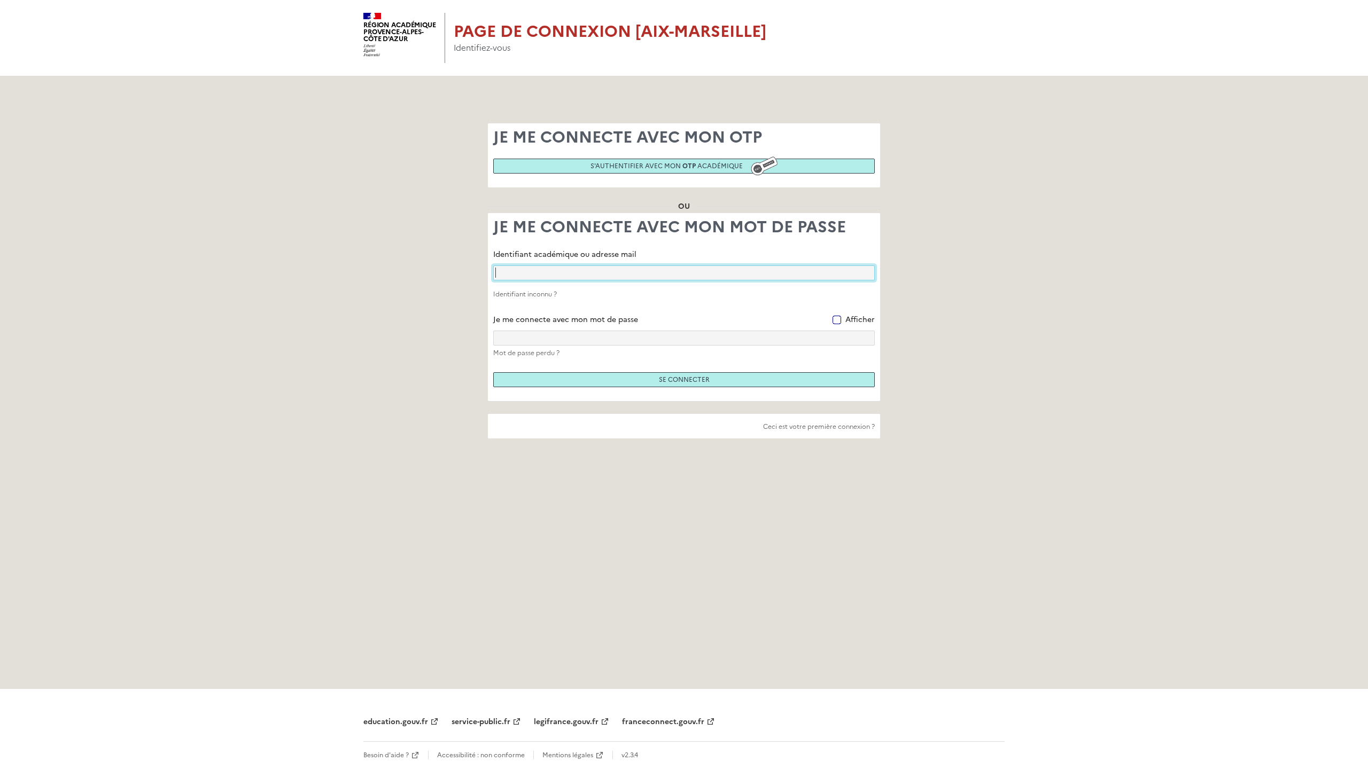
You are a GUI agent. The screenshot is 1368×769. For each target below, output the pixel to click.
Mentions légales (567, 755)
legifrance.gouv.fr (566, 721)
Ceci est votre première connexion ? (819, 426)
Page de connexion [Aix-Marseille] (610, 31)
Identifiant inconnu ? (525, 294)
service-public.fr (481, 721)
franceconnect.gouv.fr (663, 721)
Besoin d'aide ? (386, 755)
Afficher (860, 319)
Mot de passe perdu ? (526, 353)
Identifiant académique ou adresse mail (564, 254)
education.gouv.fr (395, 721)
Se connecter (684, 379)
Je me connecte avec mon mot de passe (565, 319)
